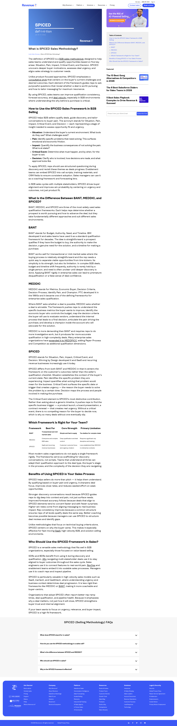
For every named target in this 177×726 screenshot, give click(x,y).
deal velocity (59, 98)
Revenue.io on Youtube (145, 723)
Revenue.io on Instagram (141, 723)
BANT (62, 586)
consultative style (38, 80)
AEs (44, 559)
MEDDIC (114, 50)
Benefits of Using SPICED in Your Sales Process (125, 58)
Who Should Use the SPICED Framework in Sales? (126, 61)
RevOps (91, 565)
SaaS (57, 531)
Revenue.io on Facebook (133, 723)
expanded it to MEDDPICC (63, 341)
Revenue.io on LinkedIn (128, 723)
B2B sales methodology (71, 59)
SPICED (113, 53)
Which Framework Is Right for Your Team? (125, 55)
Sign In (153, 2)
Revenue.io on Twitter (137, 723)
